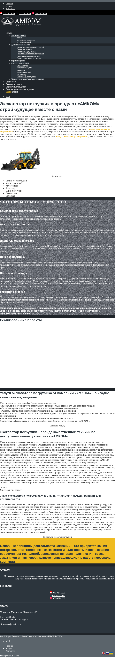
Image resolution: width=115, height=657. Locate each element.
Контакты (10, 8)
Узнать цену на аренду (11, 490)
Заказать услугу (57, 425)
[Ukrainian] (111, 653)
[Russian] (107, 653)
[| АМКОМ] (21, 28)
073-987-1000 (41, 13)
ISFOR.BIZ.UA (55, 636)
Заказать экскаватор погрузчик (57, 537)
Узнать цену (57, 176)
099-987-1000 (9, 13)
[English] (104, 653)
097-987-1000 (25, 13)
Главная (9, 3)
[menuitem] (60, 3)
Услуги (9, 6)
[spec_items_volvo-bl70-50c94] (21, 173)
